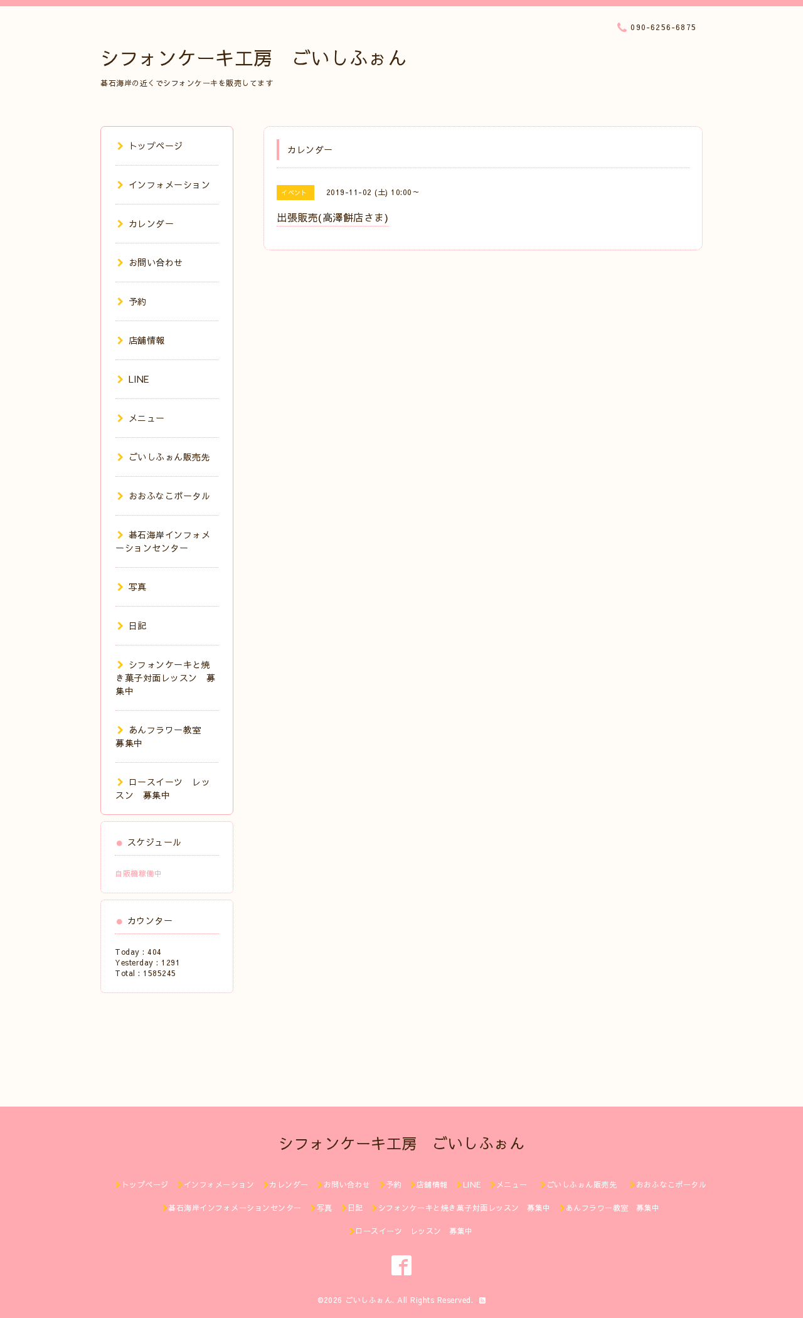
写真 (138, 586)
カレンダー (151, 223)
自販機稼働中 (138, 873)
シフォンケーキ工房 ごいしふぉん (253, 57)
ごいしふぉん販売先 (174, 456)
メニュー (147, 418)
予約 (138, 301)
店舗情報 (147, 340)
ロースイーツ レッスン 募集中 (162, 788)
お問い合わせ (156, 262)
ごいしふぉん (368, 1300)
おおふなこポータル (169, 495)
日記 (138, 625)
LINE (139, 379)
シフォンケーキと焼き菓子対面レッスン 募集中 (165, 677)
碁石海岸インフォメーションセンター (162, 541)
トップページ (156, 145)
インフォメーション (169, 184)
